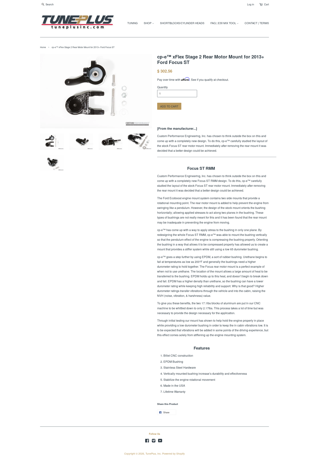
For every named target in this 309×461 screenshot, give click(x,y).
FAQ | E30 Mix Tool (223, 23)
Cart (266, 4)
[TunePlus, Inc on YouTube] (160, 441)
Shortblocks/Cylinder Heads (182, 23)
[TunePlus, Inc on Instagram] (154, 441)
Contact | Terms (257, 23)
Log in (250, 4)
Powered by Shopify (173, 453)
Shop (148, 23)
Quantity (162, 87)
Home (43, 47)
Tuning (132, 23)
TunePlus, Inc (153, 453)
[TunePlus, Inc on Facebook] (147, 441)
